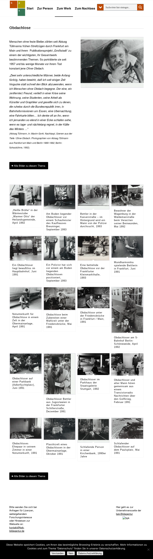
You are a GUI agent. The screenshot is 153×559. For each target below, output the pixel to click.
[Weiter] (135, 78)
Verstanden (57, 553)
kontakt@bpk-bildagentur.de (16, 529)
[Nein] (148, 549)
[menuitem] (30, 8)
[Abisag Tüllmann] (17, 8)
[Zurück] (89, 78)
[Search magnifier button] (140, 7)
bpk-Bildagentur (124, 514)
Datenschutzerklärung (90, 553)
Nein (70, 553)
